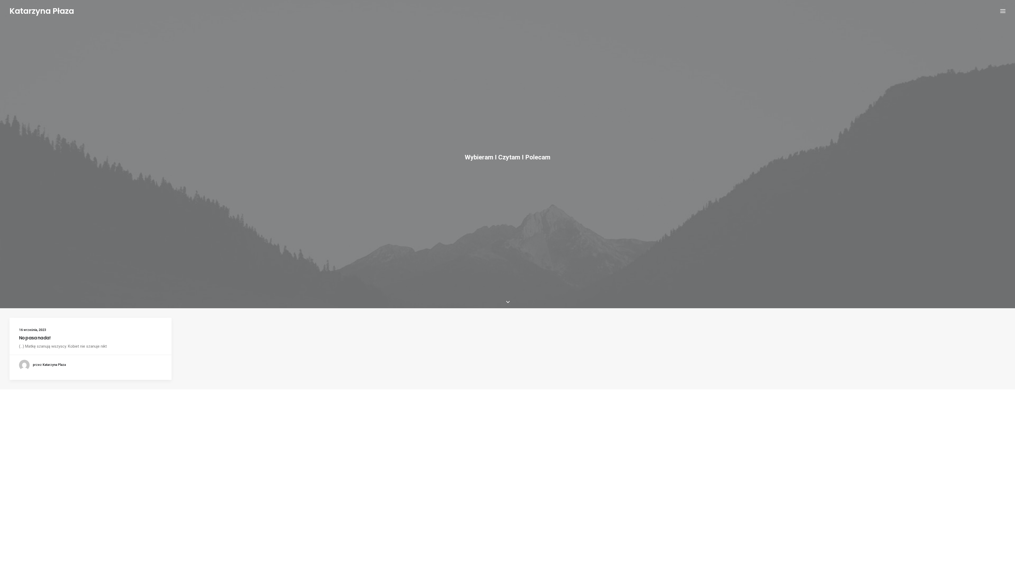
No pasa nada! (34, 338)
